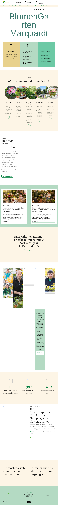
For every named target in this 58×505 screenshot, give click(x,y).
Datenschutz (16, 501)
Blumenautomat (38, 5)
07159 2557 (47, 430)
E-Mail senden (47, 495)
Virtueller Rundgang (7, 176)
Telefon (17, 1)
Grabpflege (27, 5)
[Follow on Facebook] (28, 502)
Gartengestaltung (18, 5)
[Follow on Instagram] (30, 502)
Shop (48, 2)
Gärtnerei (11, 5)
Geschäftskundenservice (48, 5)
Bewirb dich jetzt (39, 353)
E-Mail (28, 1)
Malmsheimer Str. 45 (41, 1)
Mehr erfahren (29, 250)
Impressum (11, 501)
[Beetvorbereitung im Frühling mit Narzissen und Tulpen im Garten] (43, 203)
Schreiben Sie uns (41, 468)
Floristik (4, 5)
